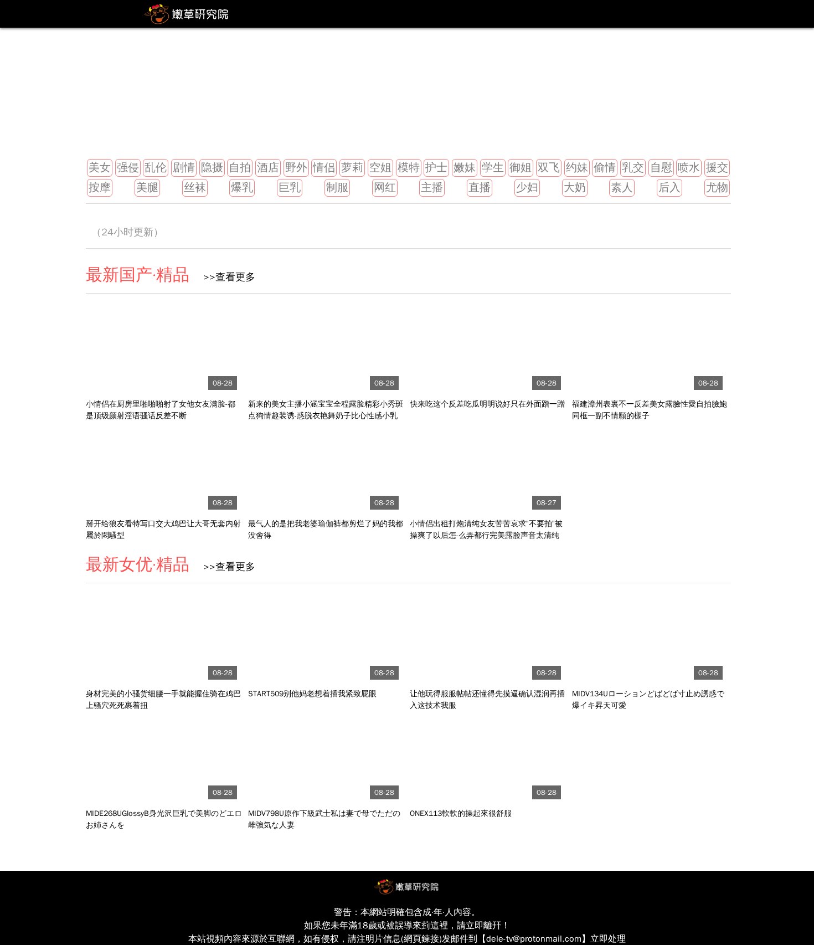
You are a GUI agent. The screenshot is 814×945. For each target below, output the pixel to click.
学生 (493, 167)
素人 (622, 187)
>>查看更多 (225, 277)
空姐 (380, 167)
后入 (669, 187)
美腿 (147, 187)
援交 (717, 167)
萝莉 (352, 167)
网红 (385, 187)
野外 (296, 167)
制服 (337, 187)
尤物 (717, 187)
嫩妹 (465, 167)
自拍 (240, 167)
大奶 (575, 187)
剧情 (184, 167)
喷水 (689, 167)
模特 (409, 167)
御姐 (520, 167)
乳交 (633, 167)
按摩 (100, 187)
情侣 (324, 167)
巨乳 (290, 187)
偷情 (605, 167)
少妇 (527, 187)
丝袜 (195, 187)
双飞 (549, 167)
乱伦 (156, 167)
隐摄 (212, 167)
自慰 (661, 167)
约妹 (577, 167)
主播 (432, 187)
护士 (436, 167)
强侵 (128, 167)
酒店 (268, 167)
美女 (100, 167)
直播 (479, 187)
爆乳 (242, 187)
